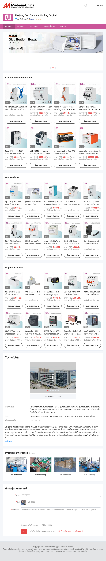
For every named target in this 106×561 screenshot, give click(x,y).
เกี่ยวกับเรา (34, 26)
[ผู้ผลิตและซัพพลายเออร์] (19, 5)
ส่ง (24, 531)
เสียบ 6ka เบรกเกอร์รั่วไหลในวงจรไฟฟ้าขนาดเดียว (92, 244)
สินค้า (22, 26)
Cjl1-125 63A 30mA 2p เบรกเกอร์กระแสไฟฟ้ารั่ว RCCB (91, 204)
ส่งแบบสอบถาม (16, 121)
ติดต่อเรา (63, 26)
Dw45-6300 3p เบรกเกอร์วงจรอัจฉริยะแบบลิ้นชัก (92, 334)
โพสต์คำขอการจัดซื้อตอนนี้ (70, 531)
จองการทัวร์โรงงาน (53, 396)
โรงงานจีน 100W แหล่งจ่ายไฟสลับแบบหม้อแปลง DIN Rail (33, 334)
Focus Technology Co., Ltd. (54, 547)
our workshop (16, 474)
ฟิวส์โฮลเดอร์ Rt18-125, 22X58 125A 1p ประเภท (33, 294)
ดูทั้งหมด (8, 441)
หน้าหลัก (8, 26)
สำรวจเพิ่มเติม (49, 26)
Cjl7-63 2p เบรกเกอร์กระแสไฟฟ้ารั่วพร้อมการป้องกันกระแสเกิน (13, 204)
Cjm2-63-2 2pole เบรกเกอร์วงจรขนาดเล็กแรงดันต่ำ (72, 244)
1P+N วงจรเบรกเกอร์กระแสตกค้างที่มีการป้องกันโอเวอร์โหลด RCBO (16, 109)
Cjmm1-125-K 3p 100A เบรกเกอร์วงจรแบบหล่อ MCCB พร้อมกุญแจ (14, 154)
